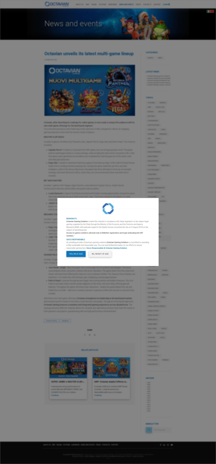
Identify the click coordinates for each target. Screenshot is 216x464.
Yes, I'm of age (76, 254)
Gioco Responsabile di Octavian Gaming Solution (107, 248)
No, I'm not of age (100, 254)
